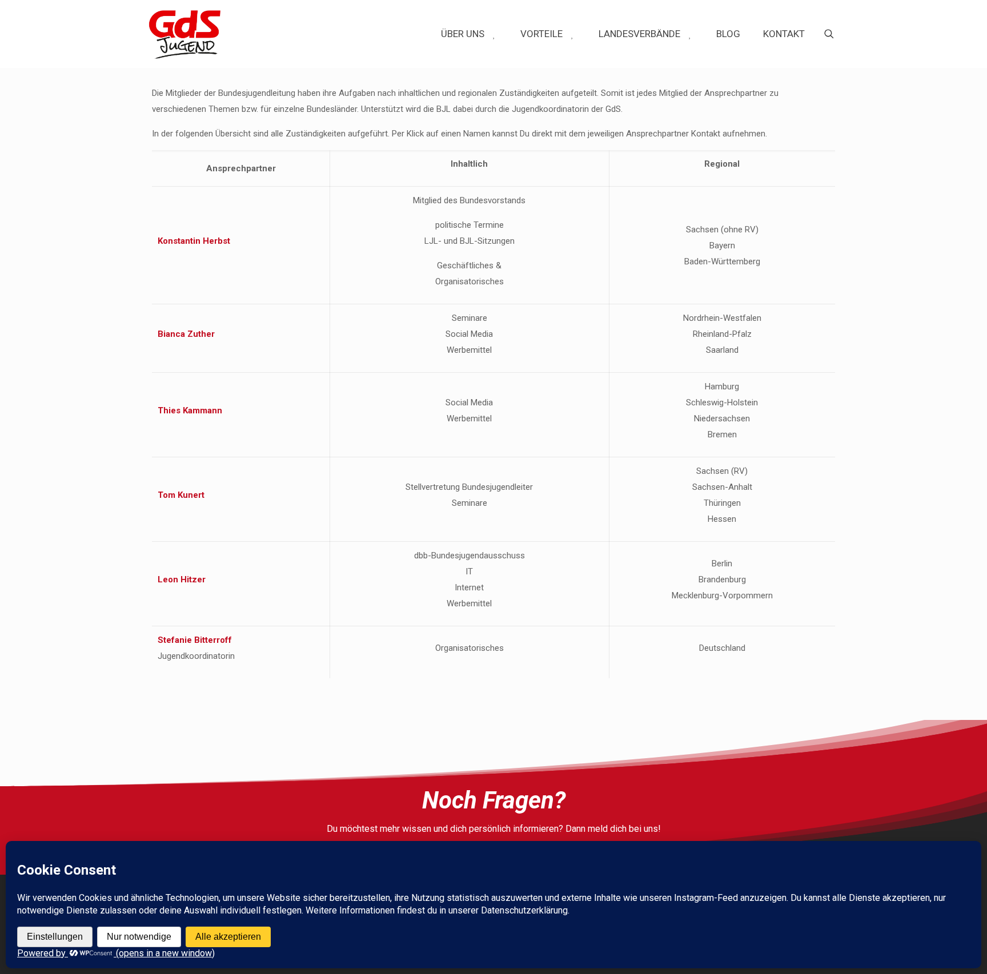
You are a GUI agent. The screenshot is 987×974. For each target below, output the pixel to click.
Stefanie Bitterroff (195, 640)
